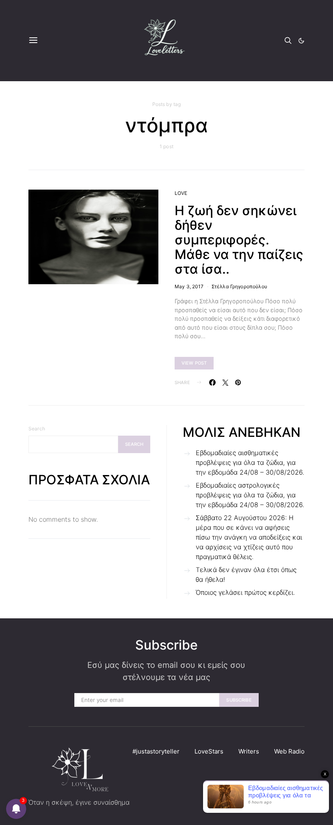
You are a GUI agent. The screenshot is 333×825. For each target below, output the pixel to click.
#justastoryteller (155, 751)
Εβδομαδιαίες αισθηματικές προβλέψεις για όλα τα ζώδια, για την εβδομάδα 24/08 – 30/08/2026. (250, 462)
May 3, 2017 (189, 286)
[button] (301, 40)
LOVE (181, 193)
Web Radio (289, 751)
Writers (248, 751)
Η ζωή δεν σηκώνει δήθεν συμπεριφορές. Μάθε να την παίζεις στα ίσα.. (239, 240)
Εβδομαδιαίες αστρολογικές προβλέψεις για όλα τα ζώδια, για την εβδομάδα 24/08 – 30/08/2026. (250, 495)
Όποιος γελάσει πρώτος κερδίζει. (245, 592)
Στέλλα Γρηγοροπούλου (239, 286)
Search (36, 428)
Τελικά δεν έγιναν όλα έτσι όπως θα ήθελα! (246, 574)
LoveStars (209, 751)
